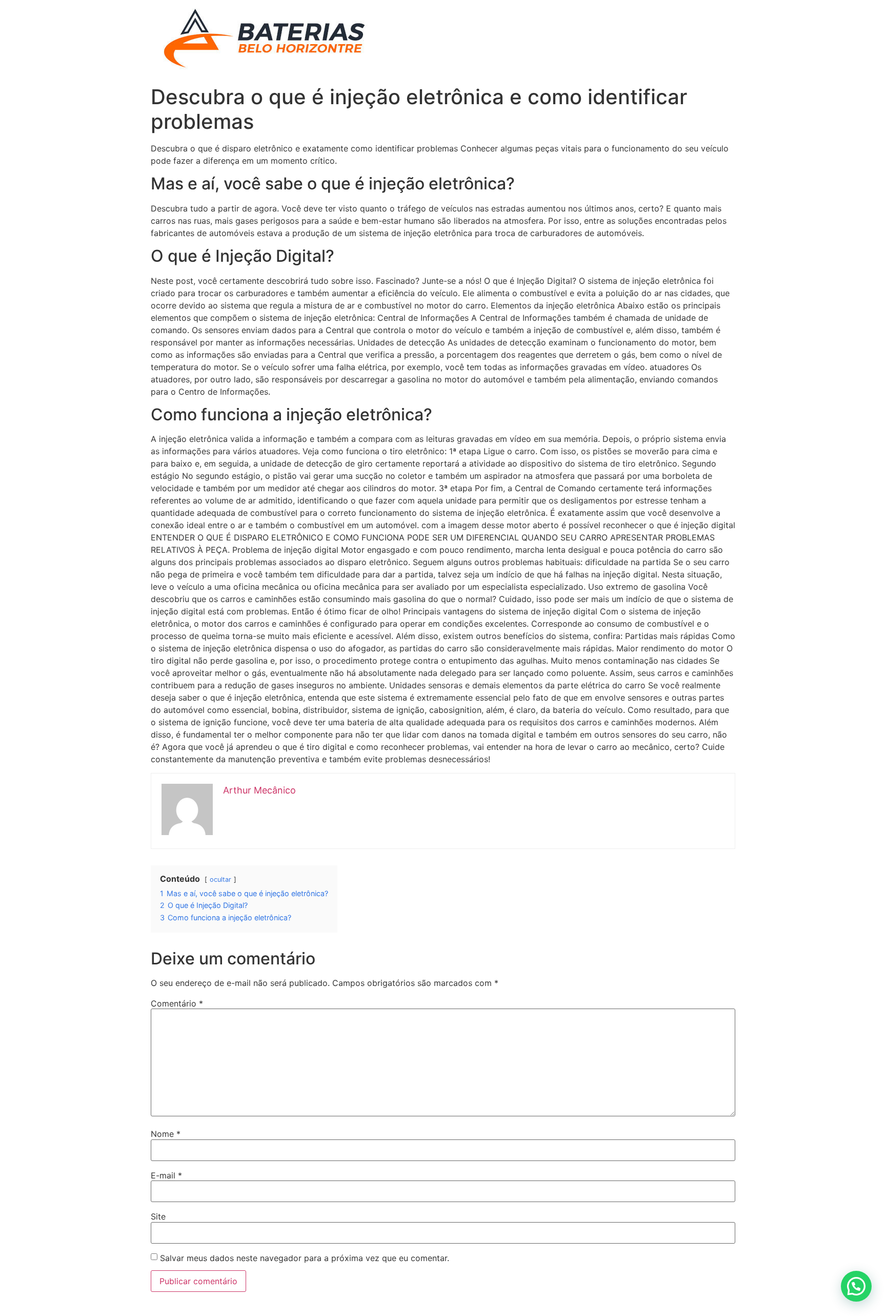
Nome (165, 1134)
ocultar (220, 879)
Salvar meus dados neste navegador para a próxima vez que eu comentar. (304, 1258)
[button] (856, 1286)
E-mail (166, 1175)
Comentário (177, 1003)
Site (158, 1216)
